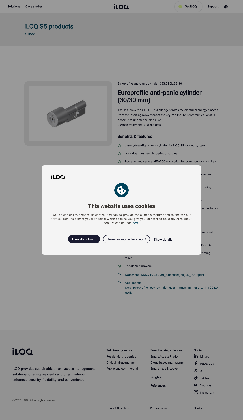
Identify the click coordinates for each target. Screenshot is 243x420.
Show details (163, 239)
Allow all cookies (82, 239)
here (136, 223)
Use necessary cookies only (125, 239)
